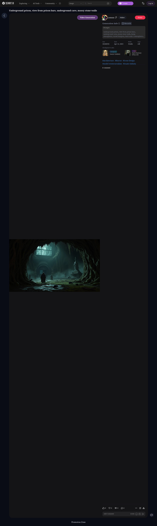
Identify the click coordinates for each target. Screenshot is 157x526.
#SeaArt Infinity (129, 64)
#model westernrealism (112, 64)
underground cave (110, 34)
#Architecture (108, 60)
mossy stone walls (123, 34)
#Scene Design (129, 60)
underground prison (110, 32)
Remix (140, 17)
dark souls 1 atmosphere (134, 36)
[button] (108, 3)
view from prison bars (127, 32)
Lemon (111, 17)
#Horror (118, 60)
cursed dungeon (118, 36)
